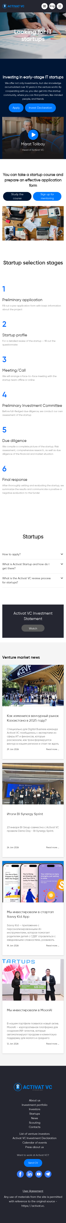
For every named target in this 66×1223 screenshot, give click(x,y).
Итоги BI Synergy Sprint (25, 814)
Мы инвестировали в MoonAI (29, 1010)
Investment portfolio (34, 1105)
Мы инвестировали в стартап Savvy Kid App (30, 914)
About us (34, 1100)
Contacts (34, 1127)
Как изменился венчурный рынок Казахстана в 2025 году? (33, 718)
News (34, 1118)
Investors (34, 1109)
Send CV (33, 1162)
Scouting (34, 1122)
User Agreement (33, 1191)
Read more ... (52, 749)
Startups (34, 1113)
